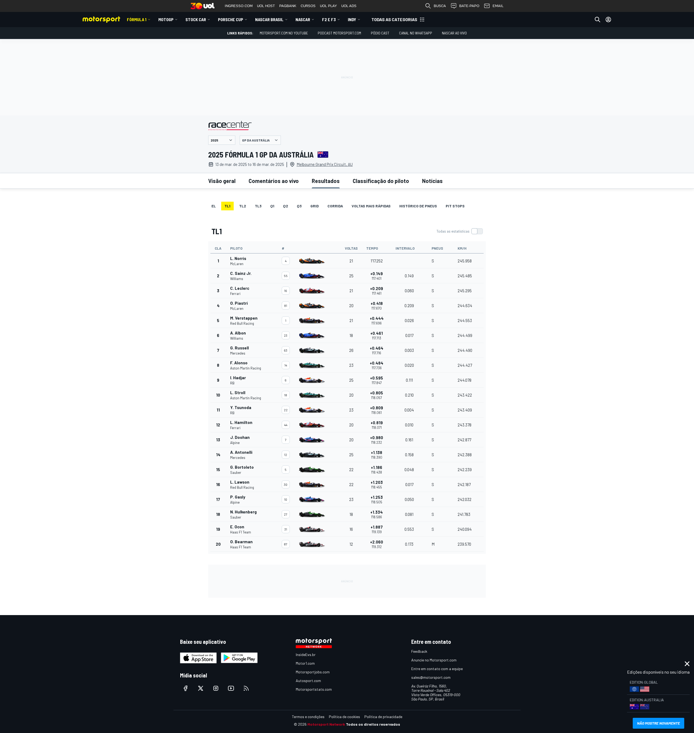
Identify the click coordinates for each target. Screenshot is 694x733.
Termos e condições (308, 716)
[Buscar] (597, 19)
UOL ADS (348, 6)
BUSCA (440, 6)
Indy (352, 19)
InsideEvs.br (306, 654)
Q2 (285, 206)
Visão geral (222, 181)
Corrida (335, 206)
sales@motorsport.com (431, 677)
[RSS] (246, 688)
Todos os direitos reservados (373, 724)
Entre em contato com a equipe (437, 668)
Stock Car (195, 19)
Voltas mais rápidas (371, 206)
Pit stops (455, 206)
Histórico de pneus (418, 206)
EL (213, 206)
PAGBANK (287, 6)
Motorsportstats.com (314, 689)
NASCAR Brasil (269, 19)
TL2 (242, 206)
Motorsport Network (326, 724)
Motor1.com (305, 663)
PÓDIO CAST (380, 33)
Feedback (419, 651)
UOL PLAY (328, 6)
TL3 (258, 206)
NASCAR (302, 19)
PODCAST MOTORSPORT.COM (339, 33)
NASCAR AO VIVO (454, 33)
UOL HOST (266, 6)
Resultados (326, 181)
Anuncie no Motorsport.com (434, 660)
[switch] (459, 231)
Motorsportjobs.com (313, 672)
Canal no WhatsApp (415, 33)
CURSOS (308, 6)
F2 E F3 (329, 19)
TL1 (227, 206)
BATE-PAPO (469, 6)
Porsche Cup (230, 19)
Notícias (432, 181)
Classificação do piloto (381, 181)
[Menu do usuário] (608, 19)
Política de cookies (344, 716)
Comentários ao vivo (274, 181)
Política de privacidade (383, 716)
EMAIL (498, 6)
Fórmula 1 (136, 19)
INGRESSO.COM (239, 6)
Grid (314, 206)
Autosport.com (308, 680)
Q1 (272, 206)
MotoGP (166, 19)
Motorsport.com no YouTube (284, 33)
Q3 (299, 206)
